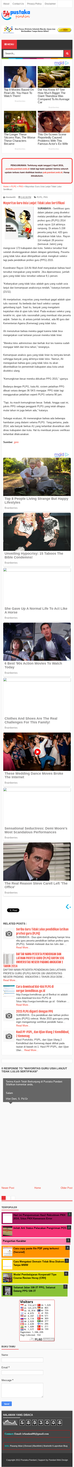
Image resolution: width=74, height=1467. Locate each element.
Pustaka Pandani (28, 1460)
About (6, 3)
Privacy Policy (34, 3)
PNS (45, 197)
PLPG (39, 197)
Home (37, 1187)
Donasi (27, 1446)
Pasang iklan (16, 1446)
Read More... (23, 947)
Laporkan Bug (60, 1446)
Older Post (66, 1187)
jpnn (16, 442)
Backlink (37, 1446)
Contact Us (18, 3)
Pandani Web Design (58, 1460)
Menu (10, 44)
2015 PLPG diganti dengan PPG (34, 1011)
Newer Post (8, 1187)
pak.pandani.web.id (52, 172)
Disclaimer (50, 3)
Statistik (47, 1446)
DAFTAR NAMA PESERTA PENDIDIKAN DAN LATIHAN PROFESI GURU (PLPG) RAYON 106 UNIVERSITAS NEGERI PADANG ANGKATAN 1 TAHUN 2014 (33, 960)
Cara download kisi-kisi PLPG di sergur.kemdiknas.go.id (35, 989)
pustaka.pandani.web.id (18, 169)
